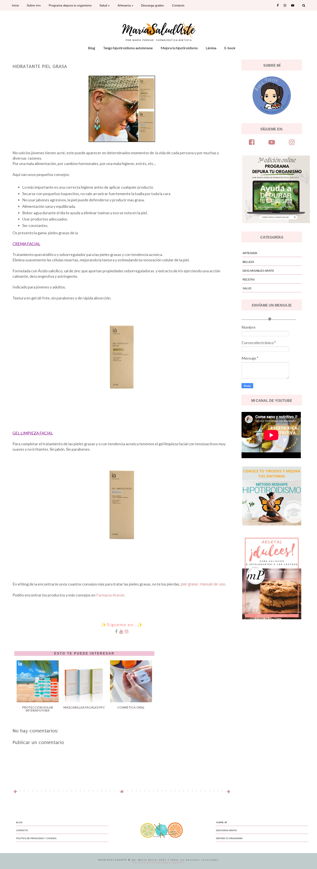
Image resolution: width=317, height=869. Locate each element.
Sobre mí (33, 5)
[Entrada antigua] (228, 791)
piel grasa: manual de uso (203, 584)
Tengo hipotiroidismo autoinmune (128, 48)
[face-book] (251, 142)
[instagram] (292, 142)
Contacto (178, 5)
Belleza (248, 261)
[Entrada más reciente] (15, 791)
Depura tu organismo (229, 838)
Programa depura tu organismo (70, 5)
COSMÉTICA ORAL (130, 707)
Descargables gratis (258, 270)
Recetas (249, 279)
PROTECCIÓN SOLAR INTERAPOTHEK (37, 708)
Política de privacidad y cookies (36, 838)
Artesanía (125, 5)
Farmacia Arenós (110, 595)
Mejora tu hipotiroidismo (179, 48)
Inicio (15, 5)
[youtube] (271, 142)
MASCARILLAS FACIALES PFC (84, 707)
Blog (91, 48)
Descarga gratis (152, 5)
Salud (103, 5)
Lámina (211, 48)
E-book (229, 48)
